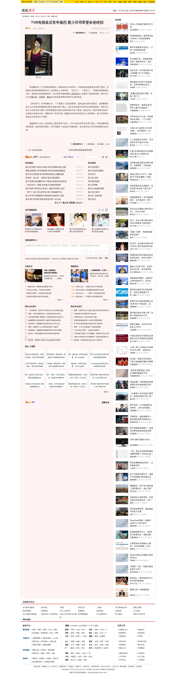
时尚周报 (44, 641)
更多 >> (60, 300)
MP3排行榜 (142, 641)
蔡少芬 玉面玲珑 (95, 195)
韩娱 (48, 653)
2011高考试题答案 (30, 614)
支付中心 (54, 666)
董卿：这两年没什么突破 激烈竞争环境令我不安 (91, 310)
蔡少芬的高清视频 (95, 170)
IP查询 (140, 636)
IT (101, 2)
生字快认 (122, 660)
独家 (42, 653)
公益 (78, 630)
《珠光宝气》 (76, 94)
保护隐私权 (95, 666)
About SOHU (105, 666)
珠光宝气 (92, 174)
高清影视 (44, 633)
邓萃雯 (32, 123)
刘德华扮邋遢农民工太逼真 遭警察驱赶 (88, 320)
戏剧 (55, 630)
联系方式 (86, 666)
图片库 (55, 658)
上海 (83, 653)
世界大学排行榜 (139, 614)
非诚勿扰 (118, 611)
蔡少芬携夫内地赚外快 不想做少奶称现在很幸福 (46, 181)
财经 (66, 633)
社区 (51, 633)
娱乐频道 (25, 16)
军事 (72, 630)
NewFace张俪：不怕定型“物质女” (39, 290)
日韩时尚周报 (31, 297)
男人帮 (152, 11)
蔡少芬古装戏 (94, 192)
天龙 (66, 656)
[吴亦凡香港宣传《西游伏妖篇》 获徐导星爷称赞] (34, 356)
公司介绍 (115, 666)
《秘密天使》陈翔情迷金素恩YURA (40, 287)
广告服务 (70, 666)
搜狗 (61, 2)
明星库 (34, 658)
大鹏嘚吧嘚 (36, 638)
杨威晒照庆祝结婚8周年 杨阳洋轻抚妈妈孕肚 (44, 320)
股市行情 (122, 641)
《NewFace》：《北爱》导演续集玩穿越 (90, 293)
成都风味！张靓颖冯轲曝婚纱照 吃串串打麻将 (45, 330)
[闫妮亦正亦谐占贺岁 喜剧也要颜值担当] (34, 376)
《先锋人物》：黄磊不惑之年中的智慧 (89, 287)
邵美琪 (42, 97)
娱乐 (89, 2)
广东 (88, 653)
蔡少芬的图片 (94, 167)
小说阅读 (141, 660)
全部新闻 (131, 666)
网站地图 (123, 666)
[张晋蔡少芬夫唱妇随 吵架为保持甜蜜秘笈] (33, 219)
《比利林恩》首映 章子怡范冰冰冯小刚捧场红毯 (45, 310)
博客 (135, 2)
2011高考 (118, 614)
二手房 (84, 636)
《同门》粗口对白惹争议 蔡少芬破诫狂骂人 (44, 192)
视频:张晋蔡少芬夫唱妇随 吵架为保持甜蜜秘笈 (45, 170)
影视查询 (122, 633)
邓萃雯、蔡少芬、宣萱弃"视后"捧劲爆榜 (43, 178)
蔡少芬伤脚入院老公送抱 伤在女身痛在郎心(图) (46, 167)
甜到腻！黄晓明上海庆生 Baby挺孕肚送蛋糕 (44, 340)
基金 (83, 633)
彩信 (90, 656)
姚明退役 (44, 611)
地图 (79, 660)
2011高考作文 (102, 614)
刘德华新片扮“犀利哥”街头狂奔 (85, 314)
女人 (115, 2)
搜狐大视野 (137, 607)
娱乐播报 (35, 633)
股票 (72, 633)
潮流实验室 (47, 638)
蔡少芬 (34, 97)
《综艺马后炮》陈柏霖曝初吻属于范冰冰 (89, 290)
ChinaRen (41, 2)
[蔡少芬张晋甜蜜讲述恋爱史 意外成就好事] (78, 219)
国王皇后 (92, 199)
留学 (101, 641)
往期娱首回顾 (49, 662)
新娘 (78, 641)
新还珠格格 (27, 611)
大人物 (55, 638)
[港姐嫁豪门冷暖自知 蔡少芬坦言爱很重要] (55, 219)
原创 (101, 645)
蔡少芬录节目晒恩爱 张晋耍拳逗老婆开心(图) (45, 195)
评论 (83, 630)
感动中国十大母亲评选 (49, 614)
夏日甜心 (44, 607)
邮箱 (78, 653)
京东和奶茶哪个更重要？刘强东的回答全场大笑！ (46, 317)
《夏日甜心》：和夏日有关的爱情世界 (89, 297)
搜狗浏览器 (123, 653)
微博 (140, 2)
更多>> (106, 392)
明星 (34, 630)
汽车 (105, 2)
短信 (79, 656)
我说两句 (151, 2)
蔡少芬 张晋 (93, 178)
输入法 (73, 660)
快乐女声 (81, 607)
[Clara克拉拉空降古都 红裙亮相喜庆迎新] (99, 356)
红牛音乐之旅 (123, 11)
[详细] (59, 279)
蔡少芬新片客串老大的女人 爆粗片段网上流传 (45, 188)
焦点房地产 (55, 2)
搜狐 (35, 2)
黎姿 (49, 97)
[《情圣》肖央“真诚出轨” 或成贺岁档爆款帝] (56, 376)
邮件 (130, 2)
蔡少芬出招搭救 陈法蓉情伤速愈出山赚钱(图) (45, 174)
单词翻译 (141, 648)
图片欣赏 (141, 645)
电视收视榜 (47, 645)
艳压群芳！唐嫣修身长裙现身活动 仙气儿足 (44, 324)
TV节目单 (122, 656)
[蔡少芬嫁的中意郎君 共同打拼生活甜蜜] (100, 219)
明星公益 (35, 650)
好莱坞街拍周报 (42, 297)
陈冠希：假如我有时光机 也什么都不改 (88, 340)
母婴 (72, 641)
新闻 (66, 630)
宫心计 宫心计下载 (42, 16)
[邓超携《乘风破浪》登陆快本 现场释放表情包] (56, 356)
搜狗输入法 (123, 630)
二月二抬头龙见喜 (34, 150)
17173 (48, 2)
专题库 (48, 658)
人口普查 (136, 611)
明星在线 (35, 641)
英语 (107, 641)
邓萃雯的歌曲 (94, 181)
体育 (82, 2)
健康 (78, 645)
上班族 (99, 607)
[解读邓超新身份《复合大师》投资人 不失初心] (78, 376)
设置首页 (37, 666)
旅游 (66, 645)
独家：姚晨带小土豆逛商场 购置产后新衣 (43, 327)
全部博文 (139, 666)
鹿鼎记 (73, 656)
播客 (125, 2)
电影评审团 (36, 645)
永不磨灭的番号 (28, 607)
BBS (145, 2)
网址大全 (122, 648)
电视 (32, 16)
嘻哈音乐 (35, 653)
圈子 (72, 653)
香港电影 (51, 650)
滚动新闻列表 (37, 662)
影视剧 (102, 636)
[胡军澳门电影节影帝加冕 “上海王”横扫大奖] (99, 376)
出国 (96, 641)
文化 (90, 645)
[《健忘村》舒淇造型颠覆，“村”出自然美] (78, 356)
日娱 (53, 653)
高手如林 (100, 611)
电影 (39, 630)
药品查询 (141, 633)
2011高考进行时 (121, 607)
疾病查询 (122, 645)
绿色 (107, 645)
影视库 (41, 658)
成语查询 (122, 636)
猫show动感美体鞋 (96, 188)
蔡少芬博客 (93, 185)
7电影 (62, 607)
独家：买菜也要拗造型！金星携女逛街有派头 (44, 314)
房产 (110, 2)
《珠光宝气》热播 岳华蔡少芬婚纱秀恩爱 (43, 185)
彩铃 (85, 656)
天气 (72, 645)
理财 (78, 633)
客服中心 (78, 666)
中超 (102, 630)
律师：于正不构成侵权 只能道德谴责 (87, 327)
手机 (78, 648)
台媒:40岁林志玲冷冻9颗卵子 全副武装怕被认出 (91, 337)
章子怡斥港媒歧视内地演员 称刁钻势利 (88, 324)
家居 (78, 636)
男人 (83, 648)
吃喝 (83, 645)
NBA (96, 630)
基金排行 (141, 630)
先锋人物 (53, 641)
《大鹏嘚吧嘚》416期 (98, 270)
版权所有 (111, 669)
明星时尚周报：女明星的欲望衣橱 (39, 293)
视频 (120, 2)
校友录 (105, 648)
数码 (72, 648)
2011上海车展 (65, 611)
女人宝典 (141, 656)
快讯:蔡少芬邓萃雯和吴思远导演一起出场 (43, 199)
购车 (72, 636)
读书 (96, 645)
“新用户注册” (66, 259)
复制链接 (94, 33)
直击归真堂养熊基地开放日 (80, 150)
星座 (83, 641)
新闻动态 (54, 16)
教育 (90, 641)
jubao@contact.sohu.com (97, 672)
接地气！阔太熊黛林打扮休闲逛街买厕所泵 (44, 333)
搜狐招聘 (62, 666)
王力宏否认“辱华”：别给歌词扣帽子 (87, 330)
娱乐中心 (27, 625)
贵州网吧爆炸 (83, 614)
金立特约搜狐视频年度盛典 (139, 11)
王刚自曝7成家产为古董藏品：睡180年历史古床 (91, 333)
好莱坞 (43, 650)
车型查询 (141, 653)
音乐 (50, 630)
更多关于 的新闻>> (68, 203)
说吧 (85, 660)
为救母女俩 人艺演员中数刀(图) (85, 317)
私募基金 (81, 611)
